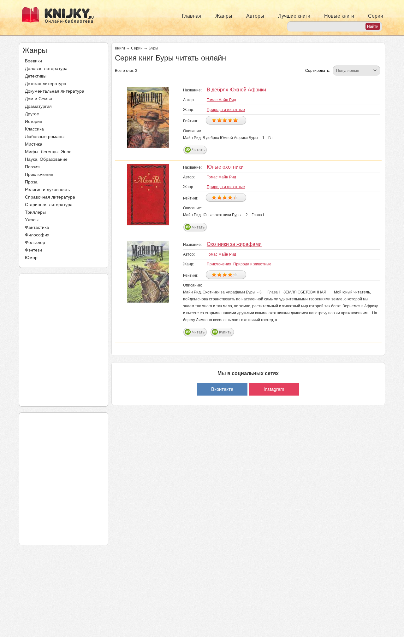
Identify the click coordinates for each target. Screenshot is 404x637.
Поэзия (32, 166)
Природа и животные (226, 109)
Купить (225, 332)
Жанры (223, 16)
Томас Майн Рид (221, 100)
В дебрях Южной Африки (236, 89)
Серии (375, 16)
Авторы (255, 16)
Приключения (39, 174)
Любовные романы (44, 136)
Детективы (35, 75)
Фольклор (35, 242)
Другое (32, 113)
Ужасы (32, 219)
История (33, 121)
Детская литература (45, 83)
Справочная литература (50, 197)
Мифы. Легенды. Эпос (48, 151)
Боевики (33, 60)
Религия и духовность (47, 189)
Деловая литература (46, 68)
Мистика (33, 144)
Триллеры (35, 212)
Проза (31, 181)
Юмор (31, 257)
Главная (191, 16)
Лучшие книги (294, 16)
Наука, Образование (46, 159)
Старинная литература (49, 204)
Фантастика (37, 227)
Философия (37, 234)
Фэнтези (33, 249)
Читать (198, 150)
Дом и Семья (38, 98)
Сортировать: (317, 70)
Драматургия (38, 106)
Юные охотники (225, 167)
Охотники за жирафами (234, 244)
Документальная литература (54, 91)
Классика (34, 128)
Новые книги (339, 16)
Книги (120, 48)
